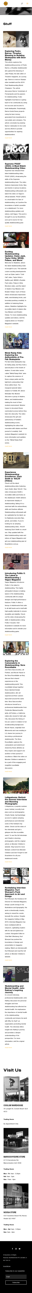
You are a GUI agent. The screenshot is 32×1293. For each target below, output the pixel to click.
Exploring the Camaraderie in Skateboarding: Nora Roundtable (15, 664)
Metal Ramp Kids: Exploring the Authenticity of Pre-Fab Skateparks (14, 356)
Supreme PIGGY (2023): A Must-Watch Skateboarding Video (15, 165)
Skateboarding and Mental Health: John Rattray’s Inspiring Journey (14, 989)
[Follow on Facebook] (12, 1248)
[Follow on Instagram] (16, 1248)
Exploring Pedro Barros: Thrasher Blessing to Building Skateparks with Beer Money (15, 55)
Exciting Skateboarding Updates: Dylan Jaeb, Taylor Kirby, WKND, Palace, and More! (15, 256)
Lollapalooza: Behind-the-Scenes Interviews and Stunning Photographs (16, 800)
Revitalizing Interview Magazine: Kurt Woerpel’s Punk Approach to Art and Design (15, 892)
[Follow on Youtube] (19, 1248)
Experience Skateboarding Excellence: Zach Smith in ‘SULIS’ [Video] (13, 476)
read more (8, 138)
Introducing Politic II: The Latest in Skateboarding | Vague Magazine (15, 576)
